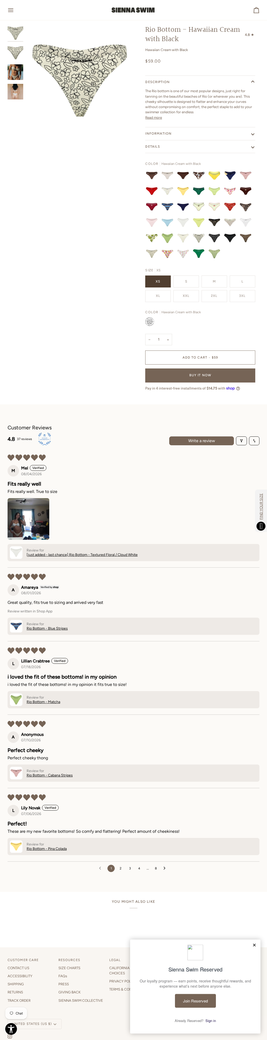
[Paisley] (231, 208)
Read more (153, 117)
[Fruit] (184, 255)
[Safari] (247, 208)
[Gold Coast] (231, 177)
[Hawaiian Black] (215, 239)
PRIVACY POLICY (123, 981)
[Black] (215, 223)
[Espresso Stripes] (153, 177)
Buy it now (200, 375)
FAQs (62, 976)
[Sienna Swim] (133, 10)
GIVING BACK (69, 992)
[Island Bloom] (200, 177)
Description (157, 82)
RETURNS (15, 992)
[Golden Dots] (215, 177)
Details (152, 146)
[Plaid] (214, 255)
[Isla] (153, 239)
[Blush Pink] (153, 223)
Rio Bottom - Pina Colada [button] (47, 849)
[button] (28, 519)
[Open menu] (15, 10)
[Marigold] (169, 192)
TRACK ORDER (19, 1000)
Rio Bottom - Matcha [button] (43, 702)
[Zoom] (35, 122)
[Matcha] (215, 192)
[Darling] (247, 223)
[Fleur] (231, 192)
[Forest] (200, 255)
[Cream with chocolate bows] (200, 208)
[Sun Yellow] (200, 223)
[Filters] (241, 440)
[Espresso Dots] (184, 177)
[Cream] (231, 223)
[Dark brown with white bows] (247, 192)
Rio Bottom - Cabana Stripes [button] (50, 775)
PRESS (63, 984)
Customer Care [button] (23, 960)
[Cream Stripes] (169, 177)
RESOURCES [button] (69, 960)
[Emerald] (200, 192)
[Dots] (153, 192)
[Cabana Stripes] (247, 177)
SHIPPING (16, 984)
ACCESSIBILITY (20, 976)
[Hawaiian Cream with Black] (200, 239)
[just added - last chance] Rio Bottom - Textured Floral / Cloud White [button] (82, 555)
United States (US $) (32, 1024)
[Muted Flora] (169, 255)
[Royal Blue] (184, 208)
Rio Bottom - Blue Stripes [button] (47, 628)
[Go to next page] (166, 868)
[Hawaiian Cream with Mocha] (153, 255)
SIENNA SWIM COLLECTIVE (80, 1000)
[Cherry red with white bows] (153, 208)
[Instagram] (10, 1036)
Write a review (201, 440)
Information (158, 133)
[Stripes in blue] (169, 208)
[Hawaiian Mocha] (247, 239)
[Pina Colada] (184, 192)
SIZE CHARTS (69, 968)
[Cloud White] (184, 223)
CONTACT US (18, 968)
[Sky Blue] (169, 223)
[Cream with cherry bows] (215, 208)
